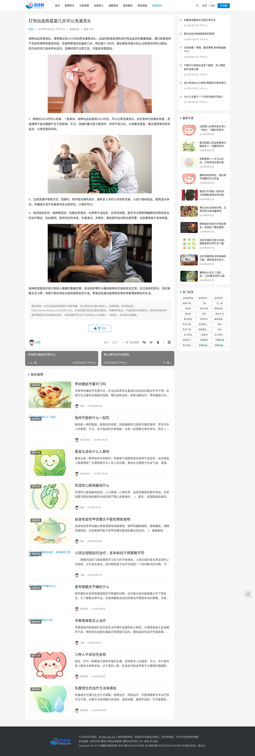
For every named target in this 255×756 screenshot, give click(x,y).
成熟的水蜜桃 (189, 340)
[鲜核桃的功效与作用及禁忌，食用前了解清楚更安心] (189, 227)
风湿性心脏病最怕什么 (92, 485)
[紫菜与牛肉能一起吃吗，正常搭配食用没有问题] (189, 195)
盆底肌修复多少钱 (220, 298)
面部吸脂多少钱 (220, 319)
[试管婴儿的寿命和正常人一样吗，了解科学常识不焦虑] (189, 130)
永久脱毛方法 (220, 334)
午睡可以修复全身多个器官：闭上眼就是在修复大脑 (204, 67)
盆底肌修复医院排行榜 (204, 298)
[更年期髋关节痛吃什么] (50, 597)
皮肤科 (188, 308)
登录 (204, 5)
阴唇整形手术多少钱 (204, 329)
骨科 (220, 324)
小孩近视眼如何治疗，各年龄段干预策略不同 (109, 553)
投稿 (224, 5)
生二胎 (219, 303)
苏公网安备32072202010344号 (162, 745)
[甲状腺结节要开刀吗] (50, 395)
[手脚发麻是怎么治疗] (50, 631)
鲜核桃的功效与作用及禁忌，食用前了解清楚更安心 (212, 227)
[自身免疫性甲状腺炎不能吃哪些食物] (50, 530)
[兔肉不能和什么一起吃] (50, 428)
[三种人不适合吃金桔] (50, 665)
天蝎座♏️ (219, 340)
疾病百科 (157, 5)
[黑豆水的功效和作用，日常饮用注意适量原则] (189, 211)
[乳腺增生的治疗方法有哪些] (50, 699)
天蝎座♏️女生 (204, 345)
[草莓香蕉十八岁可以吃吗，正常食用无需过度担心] (189, 162)
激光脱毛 (188, 319)
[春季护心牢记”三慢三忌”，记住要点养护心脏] (189, 276)
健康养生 (69, 5)
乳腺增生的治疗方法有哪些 (95, 688)
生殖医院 (204, 340)
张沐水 (201, 745)
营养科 (188, 314)
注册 (212, 5)
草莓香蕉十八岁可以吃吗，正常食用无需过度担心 (212, 162)
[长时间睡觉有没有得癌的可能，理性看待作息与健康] (189, 259)
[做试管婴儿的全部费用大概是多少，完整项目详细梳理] (189, 146)
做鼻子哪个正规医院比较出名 (189, 303)
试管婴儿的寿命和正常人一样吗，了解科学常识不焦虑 (212, 130)
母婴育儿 (99, 5)
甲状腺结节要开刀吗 (90, 384)
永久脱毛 (188, 334)
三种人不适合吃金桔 (90, 655)
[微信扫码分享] (144, 342)
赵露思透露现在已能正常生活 (199, 19)
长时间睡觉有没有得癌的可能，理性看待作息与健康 (212, 259)
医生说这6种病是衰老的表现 (199, 33)
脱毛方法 (219, 314)
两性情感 (142, 5)
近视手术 (204, 319)
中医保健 (84, 5)
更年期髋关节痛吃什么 (92, 587)
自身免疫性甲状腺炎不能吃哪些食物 (102, 519)
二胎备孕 (204, 334)
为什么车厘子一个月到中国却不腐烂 (203, 96)
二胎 (204, 303)
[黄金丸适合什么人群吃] (50, 462)
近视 (204, 314)
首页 (57, 5)
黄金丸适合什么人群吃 (92, 452)
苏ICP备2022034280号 (131, 745)
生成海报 (134, 342)
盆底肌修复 (188, 298)
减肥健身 (113, 5)
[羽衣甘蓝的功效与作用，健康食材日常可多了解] (189, 243)
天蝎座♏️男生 (220, 345)
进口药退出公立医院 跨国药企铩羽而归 (205, 82)
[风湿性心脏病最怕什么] (50, 496)
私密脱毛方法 (204, 324)
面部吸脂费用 (220, 308)
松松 (31, 29)
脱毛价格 (204, 308)
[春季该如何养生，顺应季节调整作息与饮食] (189, 178)
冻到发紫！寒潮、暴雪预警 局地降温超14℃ (205, 49)
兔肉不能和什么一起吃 (92, 418)
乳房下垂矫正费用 (189, 329)
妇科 (220, 329)
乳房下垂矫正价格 (189, 324)
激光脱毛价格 (189, 345)
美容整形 (128, 5)
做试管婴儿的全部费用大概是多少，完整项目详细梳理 (212, 146)
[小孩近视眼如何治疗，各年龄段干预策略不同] (50, 563)
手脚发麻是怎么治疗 (90, 621)
